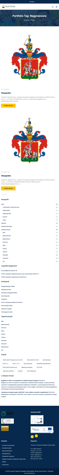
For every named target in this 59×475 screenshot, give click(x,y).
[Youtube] (36, 435)
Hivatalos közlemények (8, 445)
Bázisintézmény (47, 360)
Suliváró (5, 217)
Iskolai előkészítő (28, 363)
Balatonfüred (6, 239)
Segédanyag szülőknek (26, 367)
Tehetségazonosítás (6, 312)
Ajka (4, 232)
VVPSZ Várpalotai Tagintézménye (10, 277)
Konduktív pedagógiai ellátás (9, 293)
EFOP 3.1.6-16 (16, 363)
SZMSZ (4, 462)
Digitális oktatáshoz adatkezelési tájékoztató (14, 459)
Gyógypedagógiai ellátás (8, 286)
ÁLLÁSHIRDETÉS (6, 271)
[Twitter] (32, 436)
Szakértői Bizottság (6, 226)
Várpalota (5, 255)
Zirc (4, 261)
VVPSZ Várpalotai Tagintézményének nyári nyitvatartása (16, 274)
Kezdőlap (26, 20)
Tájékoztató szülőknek (8, 371)
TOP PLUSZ (39, 367)
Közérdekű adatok (7, 448)
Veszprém (6, 93)
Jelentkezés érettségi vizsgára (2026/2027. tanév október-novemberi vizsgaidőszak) (24, 392)
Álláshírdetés (6, 210)
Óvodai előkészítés (31, 371)
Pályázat (3, 223)
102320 (40, 459)
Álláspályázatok (6, 453)
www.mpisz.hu (37, 457)
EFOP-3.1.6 (5, 363)
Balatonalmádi (7, 236)
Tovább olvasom (8, 106)
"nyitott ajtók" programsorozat (11, 207)
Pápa (4, 245)
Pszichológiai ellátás (6, 306)
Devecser (5, 242)
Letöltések (31, 2)
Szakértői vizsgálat (6, 309)
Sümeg (5, 249)
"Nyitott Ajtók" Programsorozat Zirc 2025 (13, 360)
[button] (56, 7)
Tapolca (5, 252)
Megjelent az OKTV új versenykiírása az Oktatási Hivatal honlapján (19, 381)
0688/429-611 (38, 453)
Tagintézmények (5, 230)
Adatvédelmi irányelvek (8, 456)
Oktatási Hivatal (8, 376)
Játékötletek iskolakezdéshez (43, 363)
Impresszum (5, 464)
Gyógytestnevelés (6, 290)
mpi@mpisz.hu (38, 455)
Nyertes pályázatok (7, 451)
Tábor (4, 220)
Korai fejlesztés (5, 296)
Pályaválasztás (7, 214)
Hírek (2, 204)
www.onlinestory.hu (29, 473)
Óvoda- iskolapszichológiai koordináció (12, 302)
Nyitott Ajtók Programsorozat (10, 367)
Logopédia (4, 299)
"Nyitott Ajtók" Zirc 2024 (33, 360)
